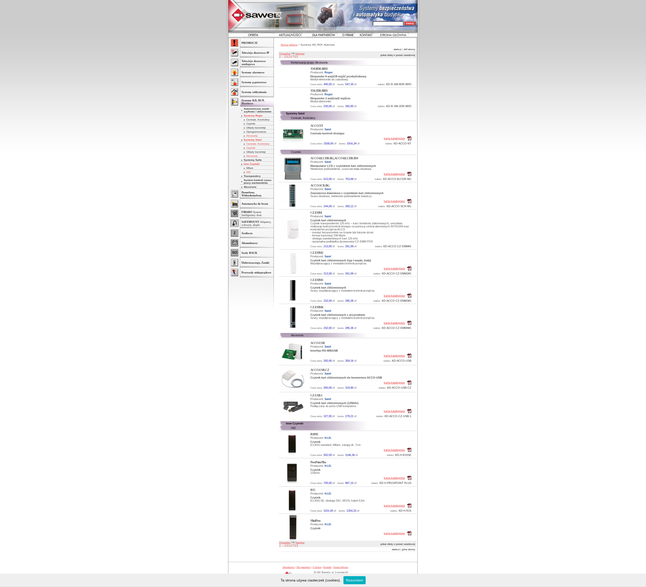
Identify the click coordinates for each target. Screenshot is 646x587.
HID (248, 172)
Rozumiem (354, 580)
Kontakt (327, 567)
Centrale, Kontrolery (258, 119)
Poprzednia (284, 53)
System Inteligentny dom (251, 213)
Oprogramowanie (256, 131)
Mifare (249, 168)
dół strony (409, 49)
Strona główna (289, 44)
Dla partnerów (304, 567)
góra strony (408, 549)
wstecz (397, 49)
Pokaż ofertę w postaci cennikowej (398, 55)
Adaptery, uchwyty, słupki (256, 223)
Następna (299, 53)
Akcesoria (252, 135)
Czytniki (250, 123)
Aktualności (288, 567)
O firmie (317, 567)
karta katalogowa (394, 138)
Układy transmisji (255, 127)
